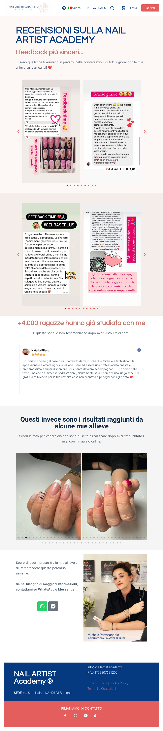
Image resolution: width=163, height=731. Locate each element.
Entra (133, 8)
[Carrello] (123, 8)
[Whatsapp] (42, 606)
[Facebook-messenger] (53, 606)
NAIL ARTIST (35, 674)
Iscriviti (150, 8)
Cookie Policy (119, 683)
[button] (18, 131)
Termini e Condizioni (101, 689)
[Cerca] (112, 8)
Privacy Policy (97, 683)
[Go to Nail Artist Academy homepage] (29, 8)
